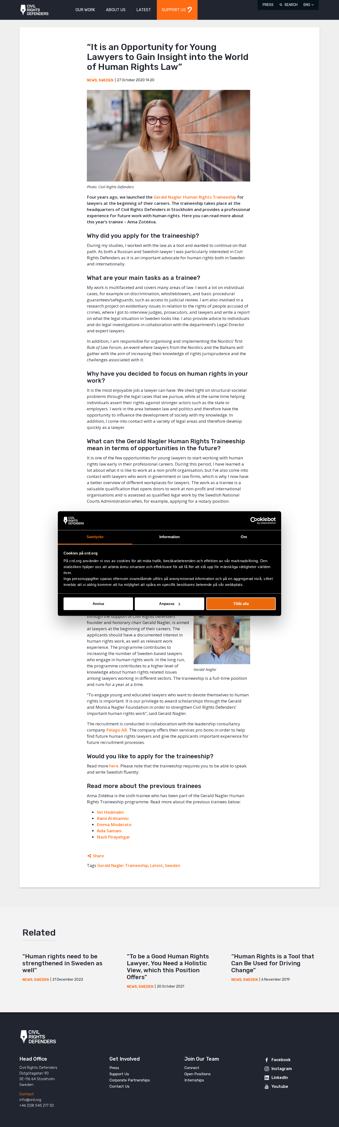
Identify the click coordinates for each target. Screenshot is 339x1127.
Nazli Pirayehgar (113, 837)
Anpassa (166, 604)
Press (268, 5)
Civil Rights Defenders (34, 10)
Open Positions (197, 1074)
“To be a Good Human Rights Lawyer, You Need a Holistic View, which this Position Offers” (168, 967)
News (92, 80)
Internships (194, 1080)
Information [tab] (169, 537)
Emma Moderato (114, 824)
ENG (307, 5)
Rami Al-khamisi (113, 818)
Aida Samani (109, 831)
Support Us (119, 1074)
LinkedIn (279, 1077)
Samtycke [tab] (95, 537)
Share (98, 856)
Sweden (106, 80)
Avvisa (98, 604)
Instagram (281, 1068)
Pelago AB (116, 730)
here (113, 766)
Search (291, 5)
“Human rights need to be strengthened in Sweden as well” (62, 963)
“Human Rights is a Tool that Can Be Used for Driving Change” (272, 963)
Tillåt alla (241, 604)
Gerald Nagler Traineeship (122, 865)
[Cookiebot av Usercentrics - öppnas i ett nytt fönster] (254, 520)
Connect (191, 1068)
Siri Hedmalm (110, 812)
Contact (26, 1094)
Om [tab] (244, 537)
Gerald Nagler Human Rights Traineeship (195, 197)
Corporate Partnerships (129, 1080)
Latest (156, 865)
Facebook (281, 1059)
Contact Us (119, 1086)
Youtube (279, 1086)
